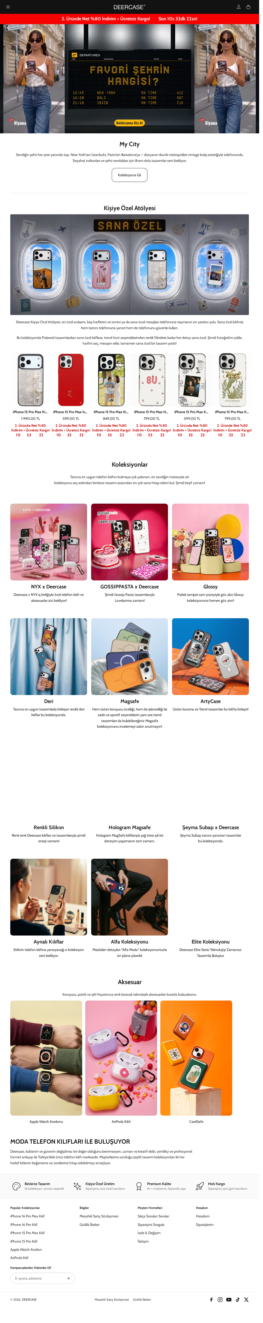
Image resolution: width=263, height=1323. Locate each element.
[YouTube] (228, 1299)
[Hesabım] (239, 7)
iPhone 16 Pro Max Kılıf (27, 1216)
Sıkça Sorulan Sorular (153, 1216)
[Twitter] (246, 1299)
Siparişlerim (204, 1224)
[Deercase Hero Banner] (129, 79)
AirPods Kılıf (19, 1257)
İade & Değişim (149, 1233)
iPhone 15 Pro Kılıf (23, 1241)
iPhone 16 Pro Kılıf (23, 1224)
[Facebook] (211, 1299)
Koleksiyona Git (129, 175)
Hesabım (203, 1216)
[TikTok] (237, 1299)
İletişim (143, 1241)
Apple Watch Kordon (26, 1249)
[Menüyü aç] (8, 7)
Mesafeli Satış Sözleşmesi (99, 1216)
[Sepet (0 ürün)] (248, 7)
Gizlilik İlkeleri (89, 1224)
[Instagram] (220, 1299)
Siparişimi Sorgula (151, 1224)
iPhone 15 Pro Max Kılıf (27, 1233)
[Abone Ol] (68, 1278)
